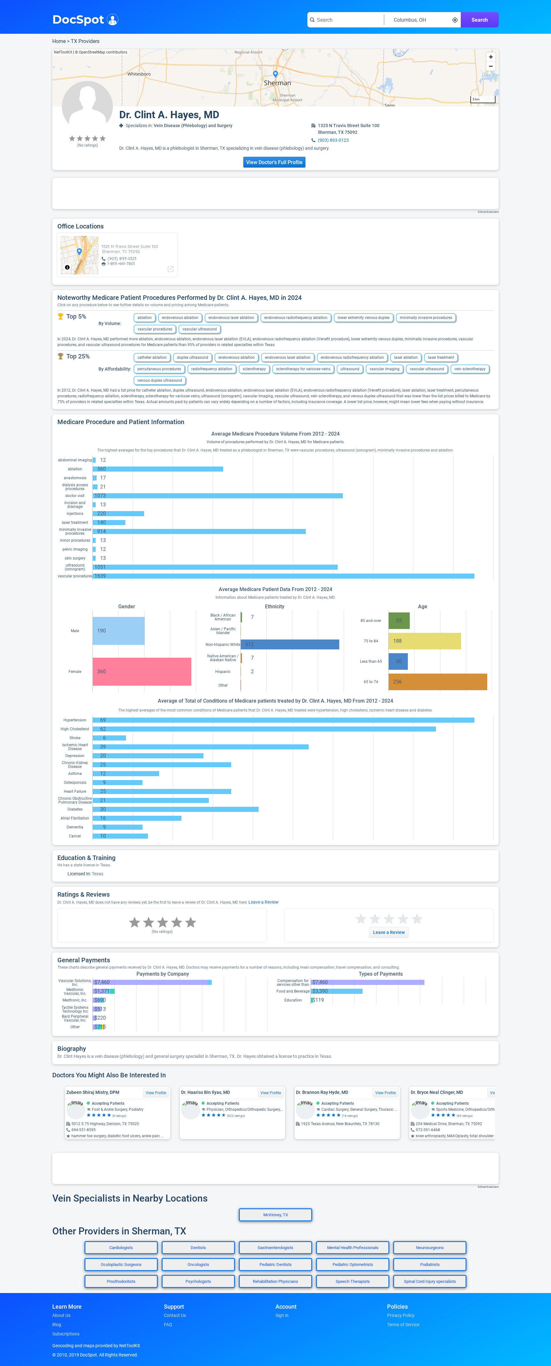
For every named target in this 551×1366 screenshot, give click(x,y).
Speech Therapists (353, 1281)
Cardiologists (121, 1247)
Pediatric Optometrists (353, 1264)
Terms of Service (403, 1324)
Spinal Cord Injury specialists (430, 1281)
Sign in (282, 1315)
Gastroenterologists (275, 1247)
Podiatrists (430, 1264)
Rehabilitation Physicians (275, 1281)
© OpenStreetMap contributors (101, 52)
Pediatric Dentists (276, 1264)
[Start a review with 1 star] (361, 919)
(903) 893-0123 (333, 140)
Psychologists (198, 1281)
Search (480, 20)
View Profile (156, 1093)
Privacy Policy (401, 1315)
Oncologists (198, 1264)
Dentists (198, 1247)
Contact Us (175, 1315)
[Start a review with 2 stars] (368, 919)
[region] (275, 77)
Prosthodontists (121, 1281)
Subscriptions (65, 1333)
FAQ (168, 1324)
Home (59, 41)
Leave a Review (263, 902)
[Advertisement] (275, 193)
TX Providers (85, 41)
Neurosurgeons (430, 1247)
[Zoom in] (491, 56)
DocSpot (78, 18)
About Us (61, 1315)
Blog (56, 1324)
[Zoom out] (491, 66)
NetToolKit (63, 52)
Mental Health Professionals (352, 1247)
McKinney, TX (275, 1214)
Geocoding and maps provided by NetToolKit (96, 1345)
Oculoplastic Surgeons (121, 1264)
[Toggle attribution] (67, 267)
